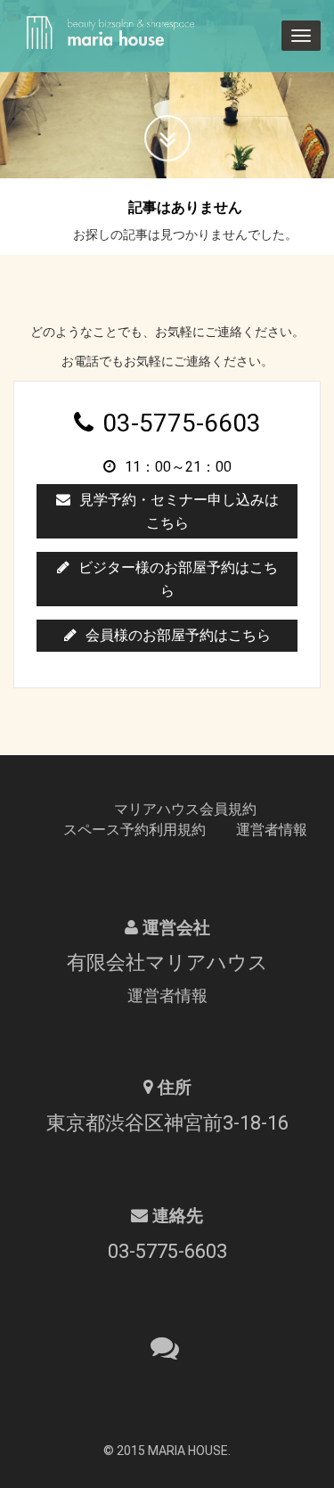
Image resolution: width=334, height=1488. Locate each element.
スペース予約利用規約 (134, 829)
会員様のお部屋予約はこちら (178, 635)
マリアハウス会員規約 (185, 809)
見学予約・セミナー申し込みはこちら (179, 511)
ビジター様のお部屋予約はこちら (178, 579)
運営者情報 (271, 829)
